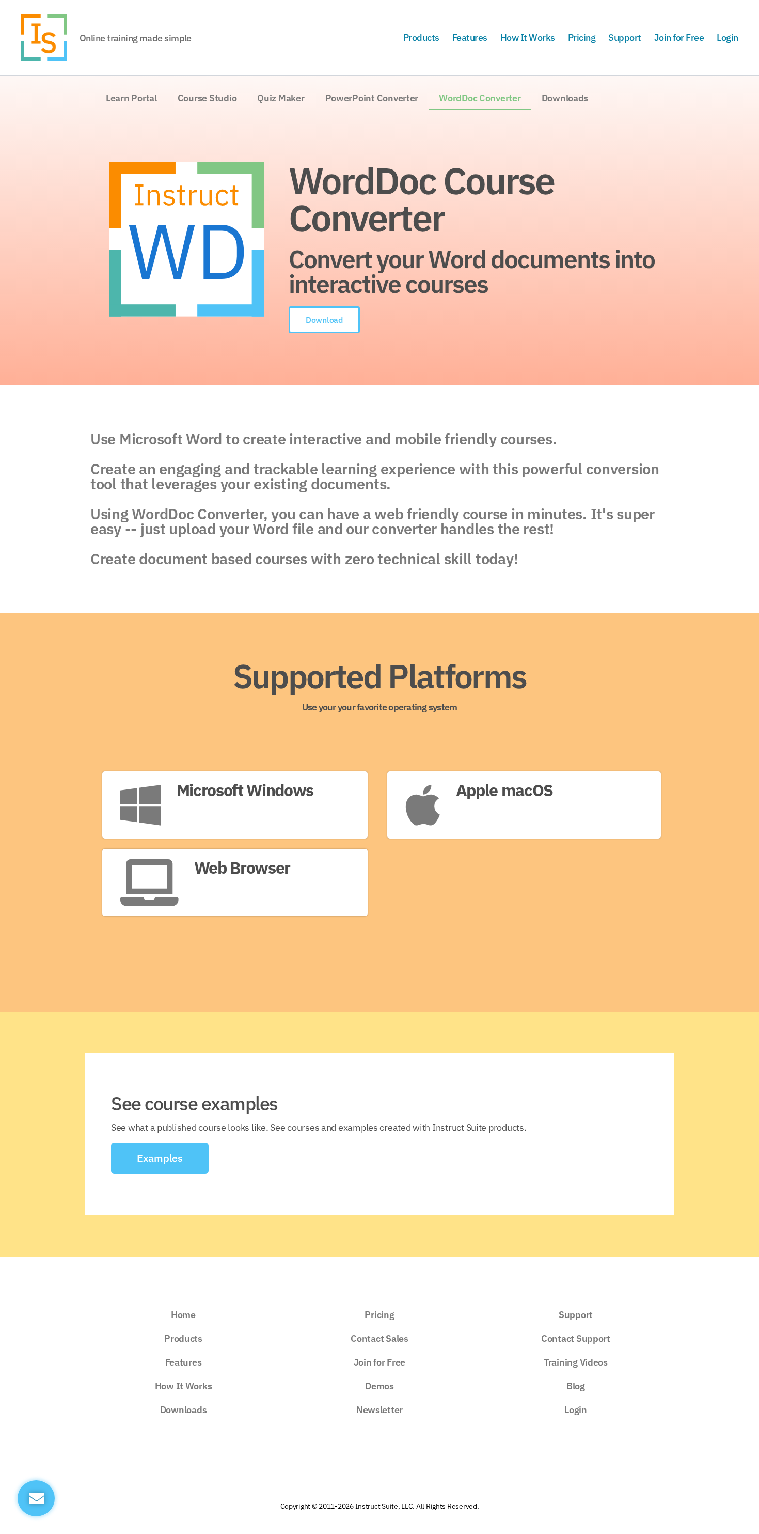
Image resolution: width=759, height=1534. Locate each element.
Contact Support (575, 1338)
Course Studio (207, 98)
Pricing (582, 37)
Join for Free (679, 37)
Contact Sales (379, 1338)
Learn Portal (131, 98)
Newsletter (379, 1410)
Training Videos (576, 1362)
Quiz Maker (280, 98)
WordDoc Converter (479, 98)
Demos (379, 1386)
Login (727, 37)
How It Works (527, 37)
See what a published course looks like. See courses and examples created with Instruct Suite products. (318, 1128)
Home (183, 1315)
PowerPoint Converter (372, 98)
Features (469, 37)
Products (421, 37)
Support (624, 37)
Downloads (565, 98)
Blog (575, 1386)
